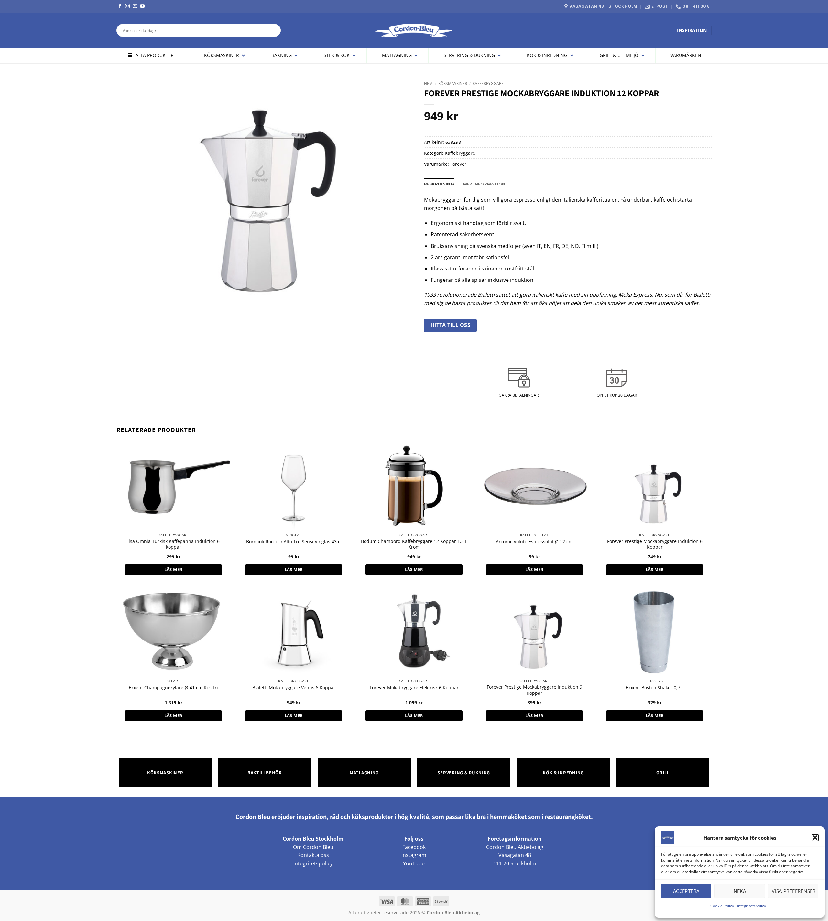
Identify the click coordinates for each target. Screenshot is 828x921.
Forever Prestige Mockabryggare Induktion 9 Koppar (534, 690)
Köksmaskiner (452, 83)
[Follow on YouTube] (142, 6)
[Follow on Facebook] (120, 6)
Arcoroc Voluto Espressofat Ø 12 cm (534, 542)
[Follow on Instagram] (127, 6)
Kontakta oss (313, 855)
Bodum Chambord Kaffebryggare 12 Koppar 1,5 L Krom (414, 544)
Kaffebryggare (488, 83)
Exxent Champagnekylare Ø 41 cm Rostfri (173, 688)
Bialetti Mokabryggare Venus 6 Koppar (293, 688)
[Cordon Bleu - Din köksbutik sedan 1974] (414, 30)
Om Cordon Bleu (313, 847)
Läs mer (173, 569)
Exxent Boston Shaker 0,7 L (655, 688)
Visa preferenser (794, 891)
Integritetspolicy (751, 906)
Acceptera (686, 891)
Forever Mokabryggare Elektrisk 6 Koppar (414, 688)
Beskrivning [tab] (439, 184)
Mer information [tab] (484, 184)
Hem (428, 83)
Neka (740, 891)
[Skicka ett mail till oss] (135, 6)
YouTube (414, 863)
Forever (458, 164)
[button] (815, 837)
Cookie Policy (722, 906)
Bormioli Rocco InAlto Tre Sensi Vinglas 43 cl (294, 542)
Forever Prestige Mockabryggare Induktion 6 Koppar (655, 544)
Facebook (414, 847)
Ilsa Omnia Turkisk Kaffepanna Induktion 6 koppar (173, 544)
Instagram (413, 855)
